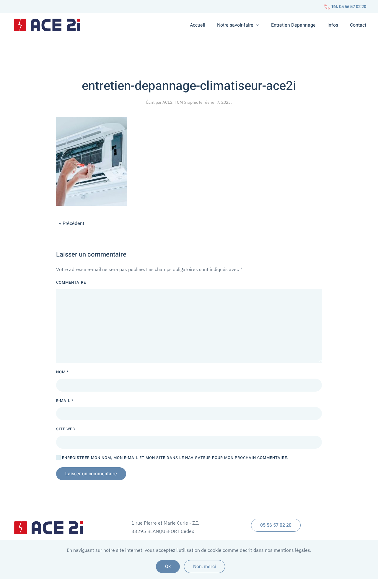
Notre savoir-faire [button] (235, 25)
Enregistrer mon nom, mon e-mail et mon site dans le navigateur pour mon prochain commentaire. (175, 457)
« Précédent (71, 223)
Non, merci (204, 566)
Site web (65, 429)
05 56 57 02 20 (275, 525)
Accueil (197, 25)
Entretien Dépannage (293, 25)
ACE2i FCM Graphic (180, 102)
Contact (358, 25)
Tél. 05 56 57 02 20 (348, 6)
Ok (168, 566)
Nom (62, 372)
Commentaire (71, 282)
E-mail (65, 400)
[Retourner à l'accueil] (47, 25)
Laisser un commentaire (91, 473)
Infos (333, 25)
